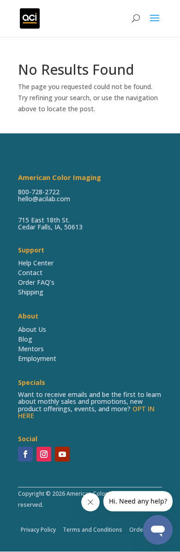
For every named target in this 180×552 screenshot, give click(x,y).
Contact (30, 272)
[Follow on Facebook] (25, 454)
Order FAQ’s (36, 282)
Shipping (30, 292)
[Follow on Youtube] (62, 454)
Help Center (36, 262)
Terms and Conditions (92, 530)
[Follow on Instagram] (43, 454)
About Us (32, 329)
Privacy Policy (38, 530)
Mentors (31, 348)
